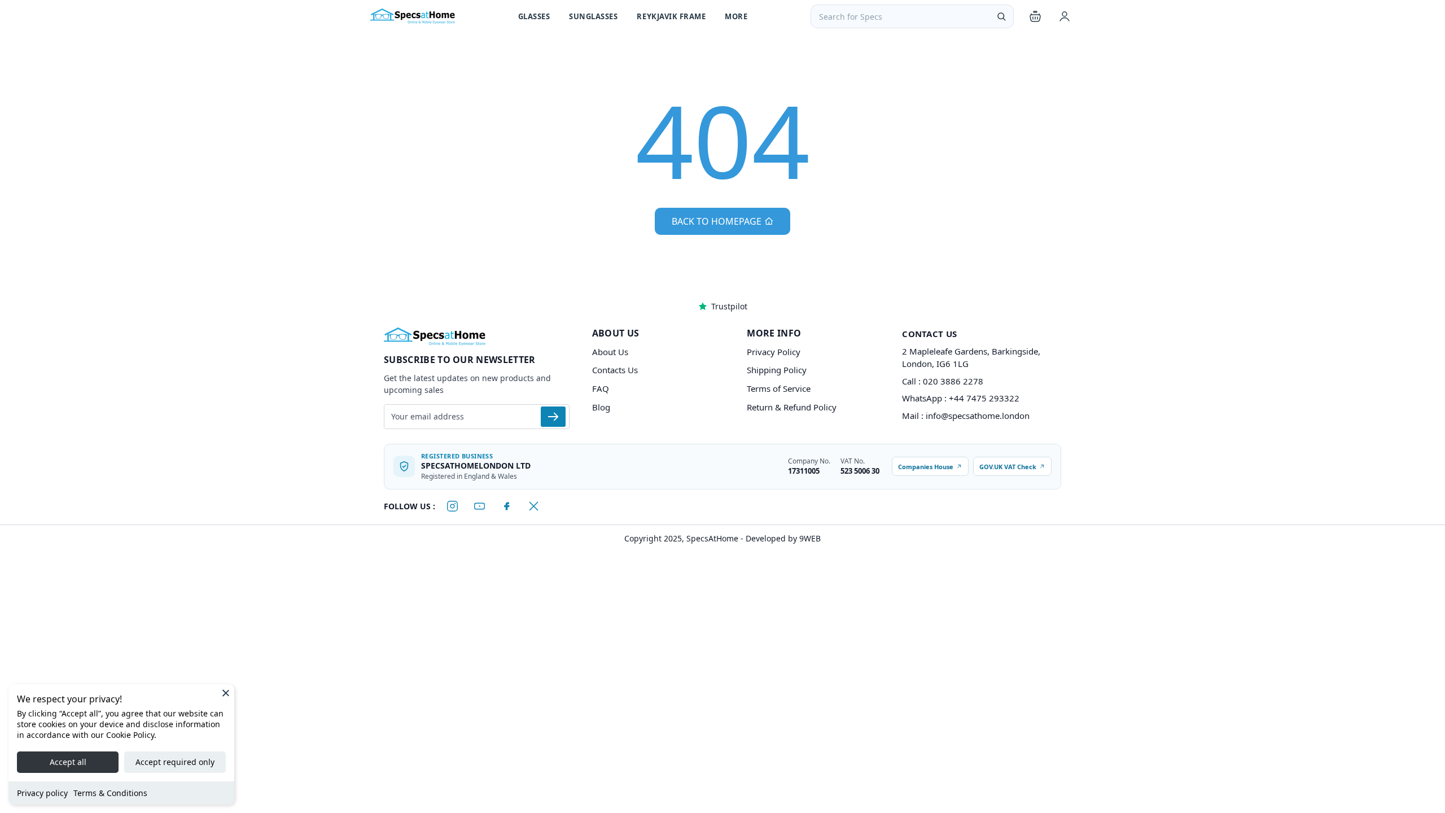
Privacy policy (42, 793)
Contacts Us (615, 369)
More (736, 16)
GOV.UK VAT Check (1007, 466)
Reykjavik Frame (671, 16)
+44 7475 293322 (984, 398)
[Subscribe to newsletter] (553, 416)
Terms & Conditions (110, 793)
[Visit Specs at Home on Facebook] (506, 506)
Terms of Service (779, 388)
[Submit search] (1001, 16)
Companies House (925, 466)
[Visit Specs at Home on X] (533, 506)
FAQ (600, 388)
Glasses (534, 16)
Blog (601, 407)
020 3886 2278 (953, 381)
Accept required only (174, 762)
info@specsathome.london (978, 415)
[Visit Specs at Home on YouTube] (479, 506)
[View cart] (1035, 16)
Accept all (68, 762)
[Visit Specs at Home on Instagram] (452, 506)
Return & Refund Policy (792, 407)
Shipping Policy (777, 369)
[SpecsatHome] (412, 16)
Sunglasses (593, 16)
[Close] (225, 692)
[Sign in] (1064, 16)
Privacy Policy (773, 351)
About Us (610, 351)
